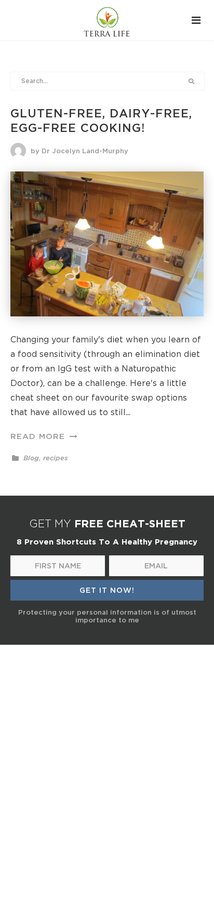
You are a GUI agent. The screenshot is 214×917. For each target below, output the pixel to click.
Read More (39, 436)
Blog (31, 458)
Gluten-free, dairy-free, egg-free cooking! (101, 120)
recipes (55, 458)
